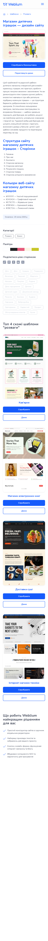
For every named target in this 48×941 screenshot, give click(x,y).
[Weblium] (12, 4)
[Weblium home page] (4, 14)
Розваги (27, 14)
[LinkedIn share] (18, 262)
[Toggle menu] (42, 4)
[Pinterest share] (9, 262)
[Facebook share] (13, 262)
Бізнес (19, 236)
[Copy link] (4, 262)
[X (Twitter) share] (22, 262)
